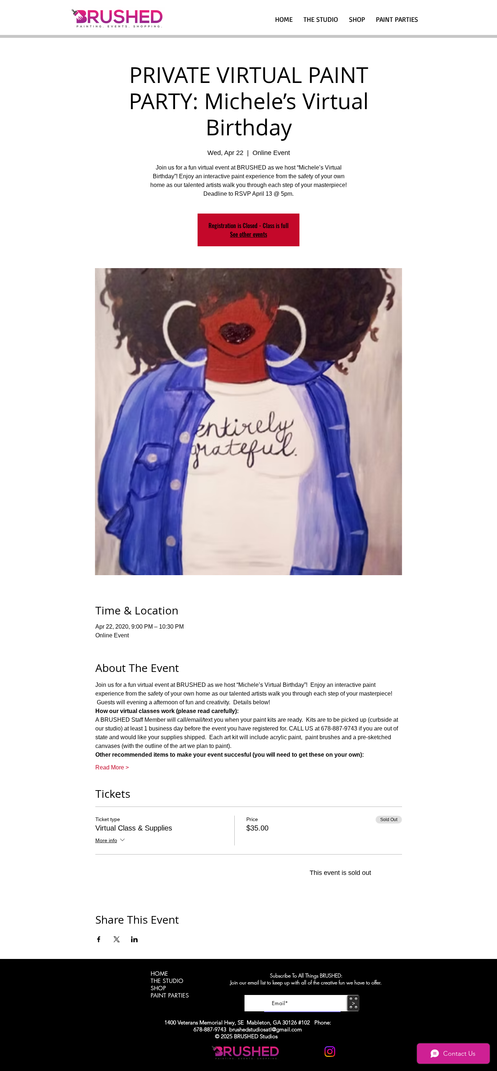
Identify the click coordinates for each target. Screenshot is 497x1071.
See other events (248, 234)
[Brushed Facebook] (348, 1051)
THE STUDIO (167, 981)
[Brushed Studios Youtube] (312, 1051)
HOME (159, 974)
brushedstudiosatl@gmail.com (265, 1029)
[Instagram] (330, 1051)
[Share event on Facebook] (98, 939)
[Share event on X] (116, 939)
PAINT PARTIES (170, 995)
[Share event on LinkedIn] (134, 939)
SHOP (158, 988)
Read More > (112, 767)
